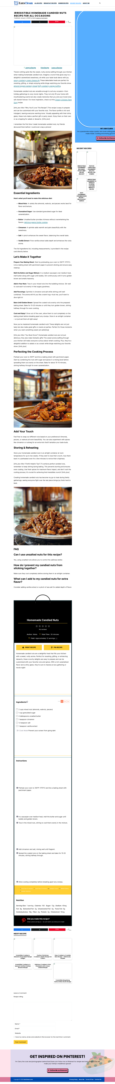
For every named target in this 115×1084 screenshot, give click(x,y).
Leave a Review (56, 67)
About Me (81, 1079)
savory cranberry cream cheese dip (27, 80)
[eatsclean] (23, 3)
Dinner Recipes (63, 3)
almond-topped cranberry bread (25, 86)
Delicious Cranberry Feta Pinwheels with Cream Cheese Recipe (43, 966)
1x (62, 701)
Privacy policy (73, 1079)
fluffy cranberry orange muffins (49, 86)
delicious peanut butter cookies (36, 222)
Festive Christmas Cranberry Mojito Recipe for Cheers (43, 956)
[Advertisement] (42, 682)
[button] (99, 3)
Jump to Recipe (30, 67)
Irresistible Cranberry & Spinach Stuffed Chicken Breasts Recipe (23, 966)
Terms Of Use (90, 1079)
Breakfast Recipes (50, 3)
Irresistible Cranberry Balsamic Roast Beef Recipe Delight (23, 956)
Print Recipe (45, 67)
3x (68, 701)
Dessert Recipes (75, 3)
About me (86, 3)
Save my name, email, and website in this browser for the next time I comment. (43, 1037)
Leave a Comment (41, 18)
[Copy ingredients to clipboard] (27, 702)
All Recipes (38, 3)
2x (65, 701)
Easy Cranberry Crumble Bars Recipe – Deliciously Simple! (63, 956)
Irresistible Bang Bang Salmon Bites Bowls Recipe (62, 981)
